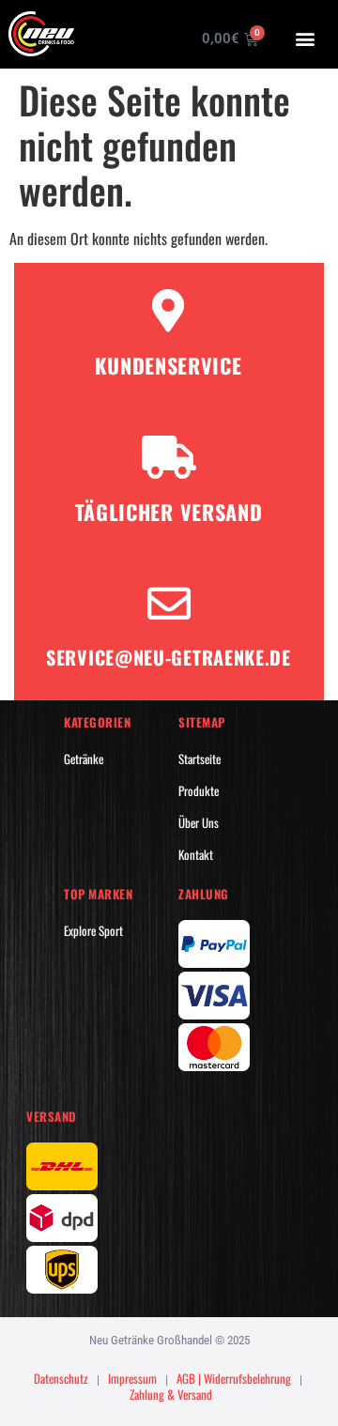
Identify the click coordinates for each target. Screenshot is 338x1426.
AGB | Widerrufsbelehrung (234, 1378)
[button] (305, 38)
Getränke (83, 758)
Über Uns (198, 822)
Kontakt (195, 854)
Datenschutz (61, 1378)
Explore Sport (93, 930)
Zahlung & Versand (171, 1394)
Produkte (198, 790)
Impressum (132, 1378)
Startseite (199, 758)
